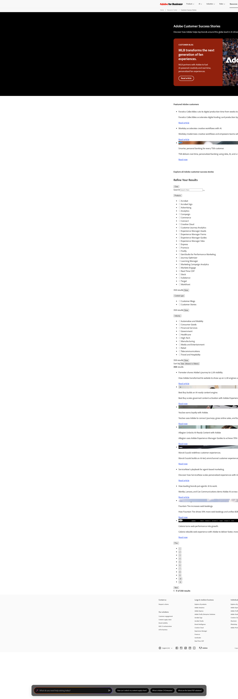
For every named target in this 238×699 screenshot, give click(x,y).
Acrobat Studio (199, 621)
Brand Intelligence (200, 624)
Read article (186, 78)
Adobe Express (199, 611)
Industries (210, 4)
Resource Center (172, 10)
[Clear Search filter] (204, 190)
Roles (221, 4)
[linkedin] (190, 648)
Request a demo (164, 604)
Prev (176, 543)
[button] (165, 648)
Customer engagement (166, 616)
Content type (179, 296)
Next (176, 588)
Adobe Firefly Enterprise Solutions (205, 614)
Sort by (177, 363)
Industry (177, 316)
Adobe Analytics (199, 608)
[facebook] (177, 648)
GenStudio (198, 638)
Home (162, 10)
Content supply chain (165, 620)
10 (180, 579)
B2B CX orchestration (165, 626)
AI (199, 4)
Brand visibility (163, 623)
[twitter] (185, 648)
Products (189, 4)
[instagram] (181, 648)
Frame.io (197, 634)
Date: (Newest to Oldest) (190, 364)
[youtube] (194, 648)
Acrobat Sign (198, 618)
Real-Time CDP (199, 641)
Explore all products (201, 604)
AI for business (163, 630)
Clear (176, 187)
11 (180, 582)
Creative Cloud (199, 628)
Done (186, 290)
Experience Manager (201, 631)
